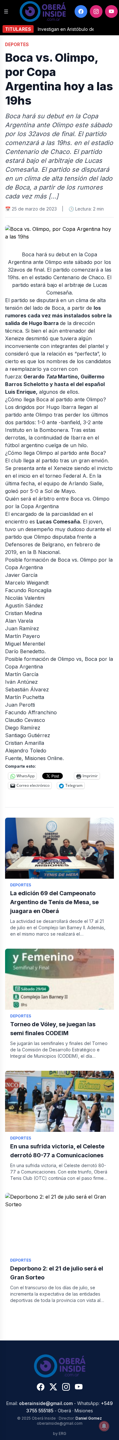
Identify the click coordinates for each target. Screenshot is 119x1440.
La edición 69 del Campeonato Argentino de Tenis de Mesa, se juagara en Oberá (54, 902)
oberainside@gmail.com (46, 1403)
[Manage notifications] (104, 1426)
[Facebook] (81, 11)
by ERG (59, 1433)
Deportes (17, 44)
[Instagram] (96, 11)
